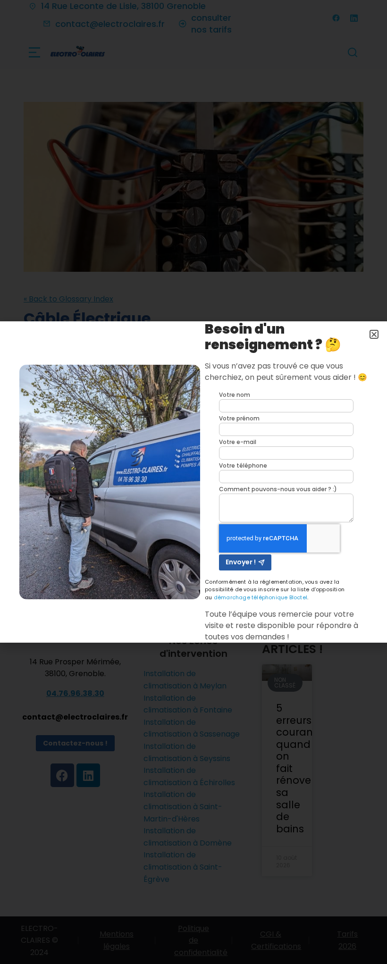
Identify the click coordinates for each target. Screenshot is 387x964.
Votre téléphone (243, 465)
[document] (193, 482)
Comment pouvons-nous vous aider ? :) (278, 489)
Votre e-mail (237, 442)
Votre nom (234, 395)
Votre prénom (239, 418)
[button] (374, 334)
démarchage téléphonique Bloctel (260, 597)
